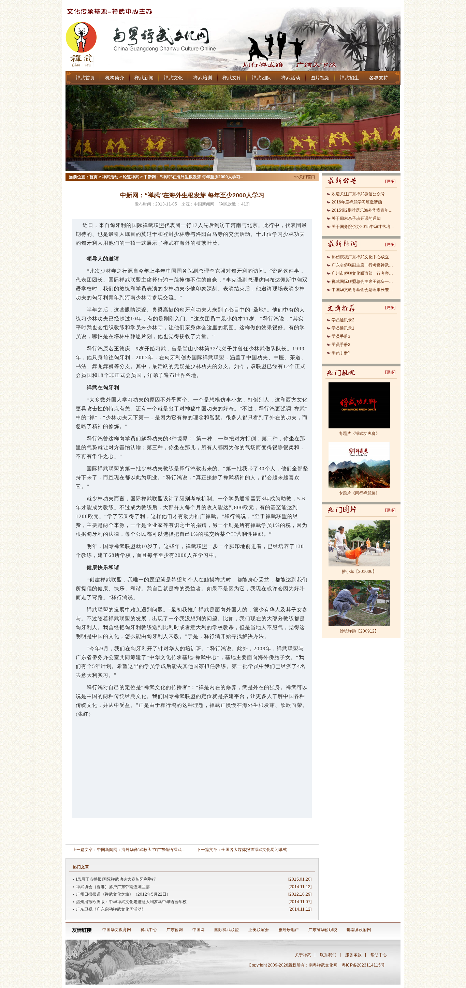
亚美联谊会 (258, 929)
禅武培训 (202, 77)
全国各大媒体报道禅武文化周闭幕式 (254, 849)
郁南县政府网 (359, 929)
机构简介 (114, 77)
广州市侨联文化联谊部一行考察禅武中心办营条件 (363, 273)
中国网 (198, 929)
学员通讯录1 (343, 328)
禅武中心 (149, 929)
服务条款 (353, 955)
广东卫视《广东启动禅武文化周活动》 (111, 909)
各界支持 (378, 77)
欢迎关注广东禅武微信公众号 (358, 194)
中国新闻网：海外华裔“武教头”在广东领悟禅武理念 (143, 849)
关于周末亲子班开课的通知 (356, 218)
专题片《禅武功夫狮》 (359, 433)
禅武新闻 (144, 77)
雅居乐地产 (288, 929)
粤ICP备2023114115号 (364, 965)
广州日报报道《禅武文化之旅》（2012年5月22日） (123, 894)
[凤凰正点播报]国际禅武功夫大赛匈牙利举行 (116, 879)
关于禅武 (303, 955)
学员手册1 (341, 352)
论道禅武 (131, 176)
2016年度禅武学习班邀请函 (357, 202)
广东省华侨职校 (322, 929)
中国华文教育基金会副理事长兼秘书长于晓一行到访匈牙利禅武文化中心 (363, 289)
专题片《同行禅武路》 (359, 493)
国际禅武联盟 (226, 929)
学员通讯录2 (343, 320)
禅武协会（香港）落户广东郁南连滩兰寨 (113, 886)
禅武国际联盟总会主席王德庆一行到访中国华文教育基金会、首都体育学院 (363, 281)
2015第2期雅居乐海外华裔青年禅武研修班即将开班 (363, 210)
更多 (390, 181)
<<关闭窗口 (304, 176)
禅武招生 (349, 77)
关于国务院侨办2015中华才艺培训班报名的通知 (363, 226)
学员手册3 (341, 336)
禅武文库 (232, 77)
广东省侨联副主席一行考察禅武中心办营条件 (363, 265)
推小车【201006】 (359, 571)
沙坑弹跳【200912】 (359, 631)
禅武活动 (290, 77)
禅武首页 (85, 77)
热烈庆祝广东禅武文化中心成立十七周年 (363, 257)
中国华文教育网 (116, 929)
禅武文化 (173, 77)
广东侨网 (174, 929)
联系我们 (328, 955)
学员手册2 (341, 344)
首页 (93, 176)
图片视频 (320, 77)
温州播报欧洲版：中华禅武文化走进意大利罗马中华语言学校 (131, 901)
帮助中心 (378, 955)
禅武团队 (261, 77)
